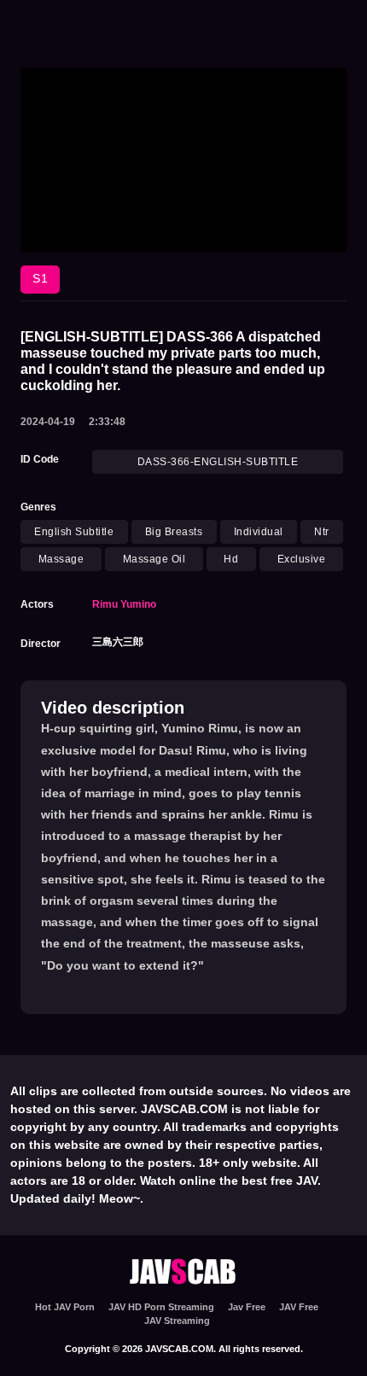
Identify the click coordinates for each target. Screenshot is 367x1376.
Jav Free (246, 1307)
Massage (61, 559)
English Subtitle (74, 532)
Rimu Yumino (124, 604)
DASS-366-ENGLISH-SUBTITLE (218, 462)
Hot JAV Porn (65, 1307)
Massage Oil (154, 559)
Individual (258, 532)
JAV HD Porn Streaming (161, 1307)
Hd (231, 559)
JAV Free (298, 1307)
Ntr (321, 532)
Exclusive (301, 559)
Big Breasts (174, 532)
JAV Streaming (177, 1320)
